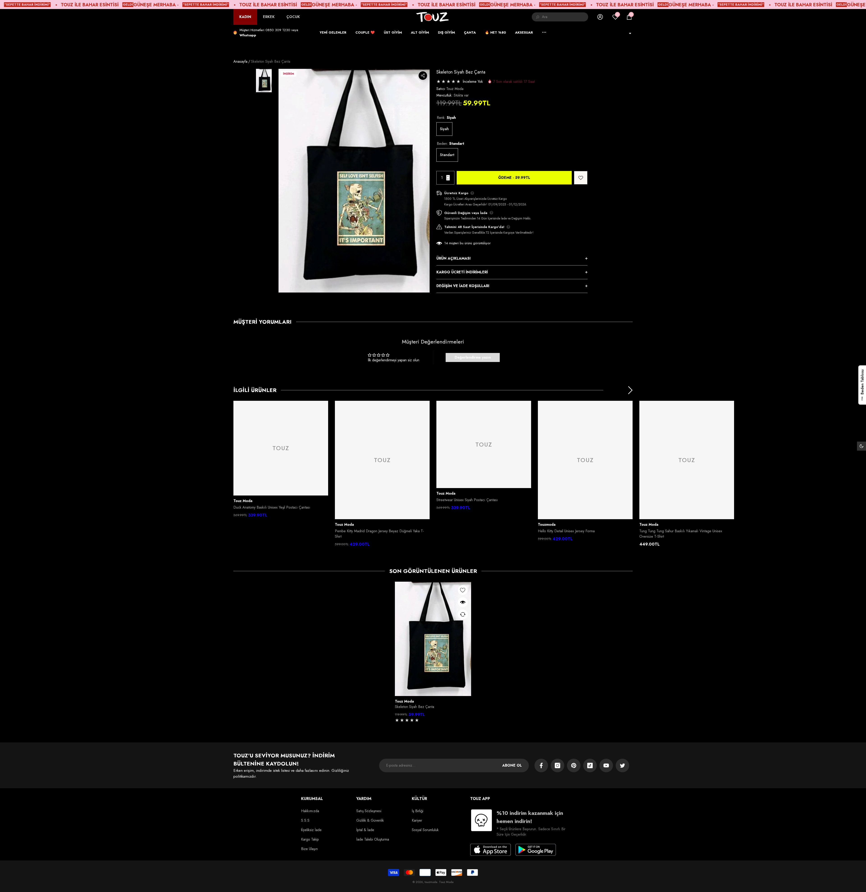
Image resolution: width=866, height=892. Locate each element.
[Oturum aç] (600, 17)
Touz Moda (454, 88)
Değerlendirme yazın (473, 357)
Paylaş (422, 75)
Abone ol (512, 765)
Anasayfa (240, 61)
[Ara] (560, 16)
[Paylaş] (422, 75)
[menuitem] (245, 17)
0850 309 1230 (277, 30)
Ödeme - (514, 177)
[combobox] (565, 16)
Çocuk (293, 16)
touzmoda (546, 524)
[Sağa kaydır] (630, 390)
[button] (629, 17)
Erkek (269, 16)
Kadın (245, 16)
